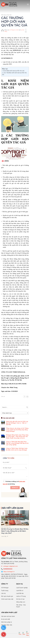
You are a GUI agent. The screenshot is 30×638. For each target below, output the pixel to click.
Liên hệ (3, 593)
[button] (28, 4)
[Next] (28, 524)
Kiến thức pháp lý (6, 622)
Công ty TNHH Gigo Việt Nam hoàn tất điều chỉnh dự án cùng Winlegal (16, 449)
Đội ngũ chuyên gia (7, 596)
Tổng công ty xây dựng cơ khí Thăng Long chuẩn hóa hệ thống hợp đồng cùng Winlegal (17, 430)
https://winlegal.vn (8, 571)
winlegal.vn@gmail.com (10, 566)
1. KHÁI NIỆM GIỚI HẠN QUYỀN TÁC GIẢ (13, 70)
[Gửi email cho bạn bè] (26, 32)
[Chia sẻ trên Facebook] (26, 30)
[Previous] (2, 524)
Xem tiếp (3, 536)
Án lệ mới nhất (5, 619)
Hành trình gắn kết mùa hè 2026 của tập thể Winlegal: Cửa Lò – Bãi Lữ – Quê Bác (17, 423)
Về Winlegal (4, 587)
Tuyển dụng (4, 590)
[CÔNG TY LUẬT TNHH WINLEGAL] (9, 4)
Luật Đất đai (20, 593)
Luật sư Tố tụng (21, 596)
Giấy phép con (20, 602)
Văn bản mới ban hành (8, 616)
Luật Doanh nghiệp (22, 587)
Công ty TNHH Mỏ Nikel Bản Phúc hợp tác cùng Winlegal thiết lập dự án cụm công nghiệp (17, 443)
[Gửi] (27, 407)
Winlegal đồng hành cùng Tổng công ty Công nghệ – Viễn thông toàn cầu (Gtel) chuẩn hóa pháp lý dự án (17, 436)
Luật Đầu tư (19, 590)
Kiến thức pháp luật (6, 14)
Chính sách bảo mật (7, 599)
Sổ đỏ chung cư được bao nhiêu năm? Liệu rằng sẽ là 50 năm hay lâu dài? (14, 531)
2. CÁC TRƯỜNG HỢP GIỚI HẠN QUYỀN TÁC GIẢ (14, 73)
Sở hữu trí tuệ (20, 599)
